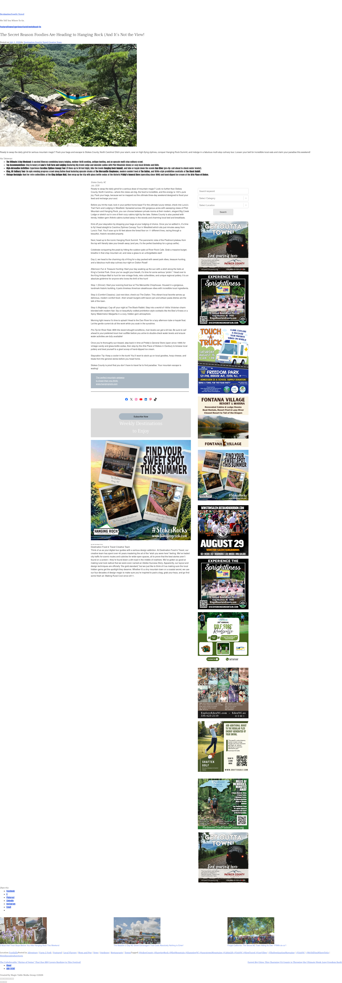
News (95, 952)
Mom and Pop (85, 952)
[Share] (5, 979)
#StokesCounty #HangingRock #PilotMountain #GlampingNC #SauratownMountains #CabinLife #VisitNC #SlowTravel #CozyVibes (203, 952)
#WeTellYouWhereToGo (317, 952)
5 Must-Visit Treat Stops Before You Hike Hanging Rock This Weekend (29, 945)
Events (30, 26)
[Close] (1, 979)
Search (223, 211)
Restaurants (117, 952)
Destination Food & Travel (12, 14)
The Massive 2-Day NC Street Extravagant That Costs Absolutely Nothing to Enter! (148, 945)
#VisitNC (300, 952)
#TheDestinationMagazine (282, 952)
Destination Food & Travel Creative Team (43, 42)
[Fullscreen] (8, 979)
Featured (4, 26)
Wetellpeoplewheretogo (11, 955)
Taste (25, 26)
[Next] (5, 982)
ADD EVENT (10, 968)
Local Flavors (70, 952)
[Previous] (1, 982)
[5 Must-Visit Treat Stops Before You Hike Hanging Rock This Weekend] (55, 930)
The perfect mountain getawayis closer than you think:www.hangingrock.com (110, 380)
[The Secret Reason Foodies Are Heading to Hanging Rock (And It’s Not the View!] (68, 145)
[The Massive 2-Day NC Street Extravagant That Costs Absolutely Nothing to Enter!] (169, 930)
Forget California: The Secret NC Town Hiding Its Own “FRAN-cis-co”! (257, 945)
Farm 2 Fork (45, 952)
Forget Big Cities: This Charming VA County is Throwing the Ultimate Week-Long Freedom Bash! (295, 962)
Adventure (33, 952)
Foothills (13, 952)
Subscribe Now (141, 416)
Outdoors (104, 952)
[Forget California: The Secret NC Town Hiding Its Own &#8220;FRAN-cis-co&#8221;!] (283, 930)
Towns (10, 26)
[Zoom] (12, 979)
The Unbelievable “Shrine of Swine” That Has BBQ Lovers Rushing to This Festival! (40, 962)
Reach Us (37, 26)
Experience (18, 26)
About (8, 965)
